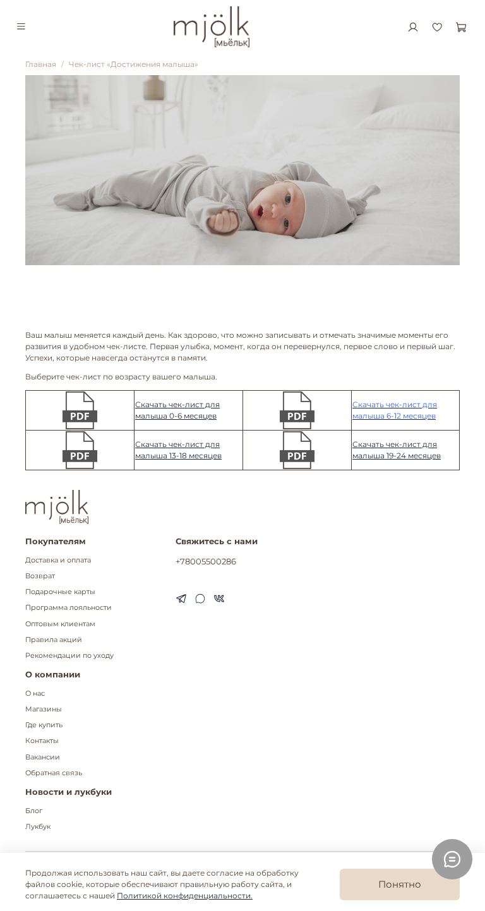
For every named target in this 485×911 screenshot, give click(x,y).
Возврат (40, 576)
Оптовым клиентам (60, 624)
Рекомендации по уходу (69, 656)
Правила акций (53, 640)
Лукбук (38, 827)
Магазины (43, 709)
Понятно (399, 884)
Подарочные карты (60, 592)
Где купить (44, 725)
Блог (33, 811)
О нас (35, 693)
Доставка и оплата (58, 560)
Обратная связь (53, 773)
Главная (40, 64)
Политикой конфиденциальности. (185, 895)
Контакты (42, 741)
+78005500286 (206, 561)
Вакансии (42, 757)
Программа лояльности (68, 608)
